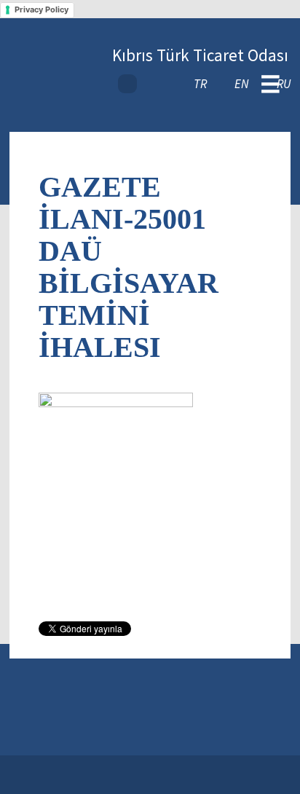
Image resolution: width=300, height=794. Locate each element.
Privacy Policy (41, 9)
